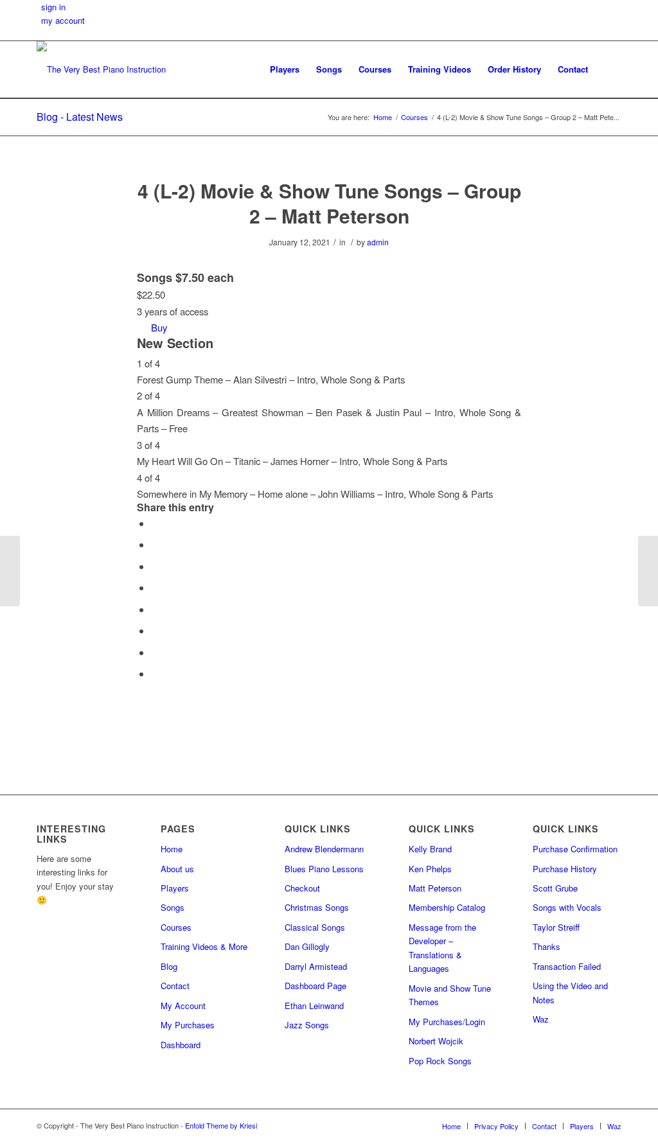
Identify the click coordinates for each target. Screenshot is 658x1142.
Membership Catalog (447, 907)
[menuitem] (285, 69)
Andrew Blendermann (324, 849)
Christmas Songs (317, 907)
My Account (183, 1005)
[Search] (608, 69)
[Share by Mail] (155, 673)
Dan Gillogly (307, 946)
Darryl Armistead (316, 966)
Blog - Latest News (80, 116)
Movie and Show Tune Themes (450, 995)
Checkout (302, 888)
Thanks (546, 946)
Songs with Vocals (567, 907)
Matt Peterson (435, 888)
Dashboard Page (315, 985)
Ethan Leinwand (314, 1005)
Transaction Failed (567, 966)
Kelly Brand (430, 849)
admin (378, 241)
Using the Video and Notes (570, 992)
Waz (541, 1019)
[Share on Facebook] (155, 523)
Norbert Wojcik (436, 1041)
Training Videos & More (204, 946)
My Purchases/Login (447, 1021)
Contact (175, 985)
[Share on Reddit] (155, 652)
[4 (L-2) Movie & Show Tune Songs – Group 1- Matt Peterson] (10, 571)
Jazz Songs (307, 1025)
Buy (159, 327)
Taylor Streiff (556, 927)
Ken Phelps (430, 869)
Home (171, 849)
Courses (176, 927)
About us (177, 869)
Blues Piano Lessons (324, 869)
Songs (172, 907)
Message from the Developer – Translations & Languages (442, 947)
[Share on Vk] (155, 630)
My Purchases (188, 1025)
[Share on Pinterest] (155, 566)
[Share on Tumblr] (155, 609)
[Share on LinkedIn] (155, 587)
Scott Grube (555, 888)
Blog (169, 966)
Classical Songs (315, 927)
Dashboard (180, 1045)
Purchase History (565, 869)
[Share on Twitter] (155, 544)
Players (175, 888)
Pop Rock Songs (440, 1061)
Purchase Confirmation (575, 849)
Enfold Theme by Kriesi (221, 1125)
